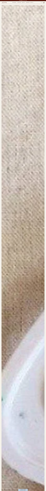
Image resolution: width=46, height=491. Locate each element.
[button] (23, 490)
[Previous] (17, 0)
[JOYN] (4, 2)
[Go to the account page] (42, 2)
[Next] (29, 0)
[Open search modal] (41, 2)
